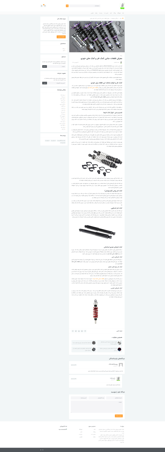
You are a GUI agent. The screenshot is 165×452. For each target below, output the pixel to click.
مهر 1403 (63, 102)
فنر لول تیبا (47, 140)
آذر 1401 (63, 129)
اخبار (111, 13)
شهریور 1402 (62, 116)
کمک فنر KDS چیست (61, 140)
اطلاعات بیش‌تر (61, 37)
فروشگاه (119, 13)
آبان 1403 (63, 101)
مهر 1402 (63, 114)
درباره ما (100, 13)
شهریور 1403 (62, 104)
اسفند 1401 (63, 125)
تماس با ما (106, 13)
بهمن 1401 (63, 127)
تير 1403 (63, 106)
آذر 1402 (63, 110)
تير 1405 (63, 97)
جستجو (44, 66)
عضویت (44, 83)
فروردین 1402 (62, 123)
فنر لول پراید (53, 140)
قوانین (92, 13)
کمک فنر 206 (63, 143)
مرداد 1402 (63, 118)
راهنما (96, 13)
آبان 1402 (63, 112)
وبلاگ (114, 13)
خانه (123, 13)
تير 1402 (63, 120)
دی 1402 (63, 108)
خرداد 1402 (63, 122)
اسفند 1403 (62, 99)
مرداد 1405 (63, 95)
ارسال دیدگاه (118, 416)
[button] (45, 6)
